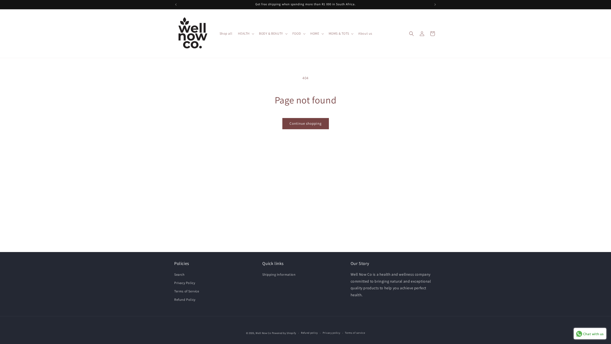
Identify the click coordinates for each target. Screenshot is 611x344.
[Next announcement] (435, 4)
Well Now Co (263, 333)
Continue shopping (306, 123)
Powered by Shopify (284, 333)
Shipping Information (278, 274)
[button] (245, 33)
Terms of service (355, 332)
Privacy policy (331, 332)
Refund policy (309, 332)
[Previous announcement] (176, 4)
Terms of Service (186, 291)
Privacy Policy (184, 283)
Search (179, 274)
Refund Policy (184, 299)
